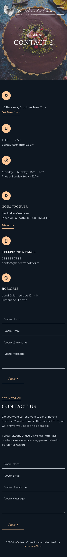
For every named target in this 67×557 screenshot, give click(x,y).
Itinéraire (8, 225)
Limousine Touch (33, 546)
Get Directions (11, 112)
